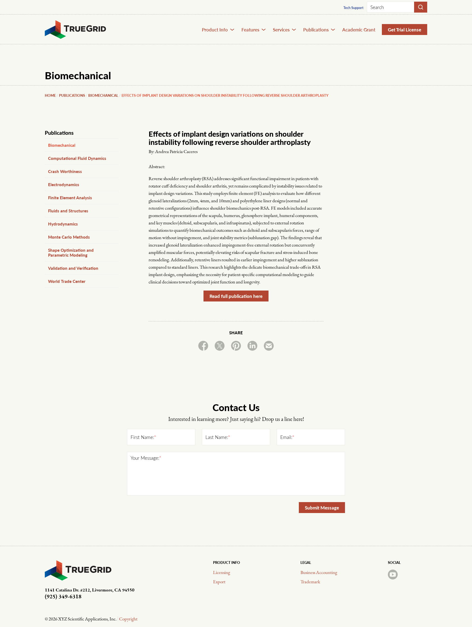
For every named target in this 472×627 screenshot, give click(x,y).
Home (50, 95)
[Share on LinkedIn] (252, 346)
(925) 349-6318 (63, 597)
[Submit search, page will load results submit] (420, 7)
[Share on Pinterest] (236, 346)
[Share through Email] (269, 346)
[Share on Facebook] (203, 346)
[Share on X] (220, 346)
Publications (72, 95)
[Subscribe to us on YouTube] (393, 574)
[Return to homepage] (76, 29)
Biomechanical (103, 95)
